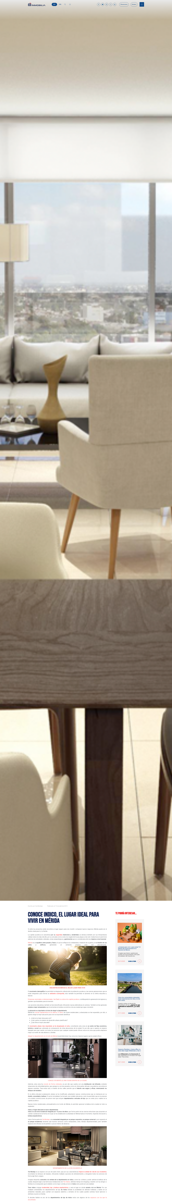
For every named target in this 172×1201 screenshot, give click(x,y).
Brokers (134, 4)
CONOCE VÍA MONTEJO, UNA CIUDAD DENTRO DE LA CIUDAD (67, 1080)
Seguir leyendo (132, 961)
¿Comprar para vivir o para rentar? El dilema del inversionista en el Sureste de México (129, 948)
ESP (54, 4)
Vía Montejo (46, 1119)
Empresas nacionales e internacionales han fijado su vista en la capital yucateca (53, 999)
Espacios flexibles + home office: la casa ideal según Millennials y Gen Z (129, 1050)
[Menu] (142, 4)
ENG (60, 4)
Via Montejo (39, 906)
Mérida (30, 943)
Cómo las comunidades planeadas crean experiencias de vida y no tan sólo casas (129, 999)
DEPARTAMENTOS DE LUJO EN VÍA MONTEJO (67, 1168)
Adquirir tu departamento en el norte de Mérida (43, 1036)
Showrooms (123, 4)
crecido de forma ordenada (52, 1084)
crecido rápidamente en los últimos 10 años (49, 1012)
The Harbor (66, 1182)
